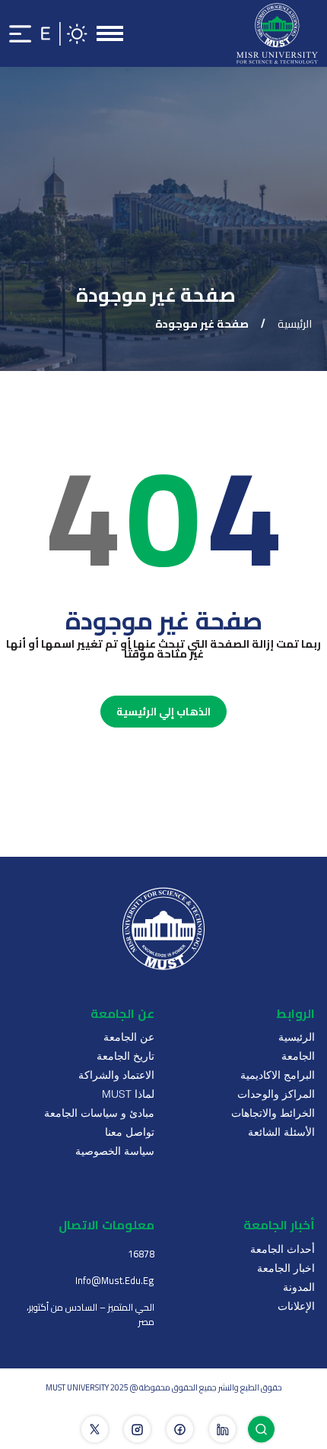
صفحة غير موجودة (202, 323)
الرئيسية (295, 323)
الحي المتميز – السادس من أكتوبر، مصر (90, 1314)
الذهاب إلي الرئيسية (163, 711)
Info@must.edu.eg (114, 1280)
